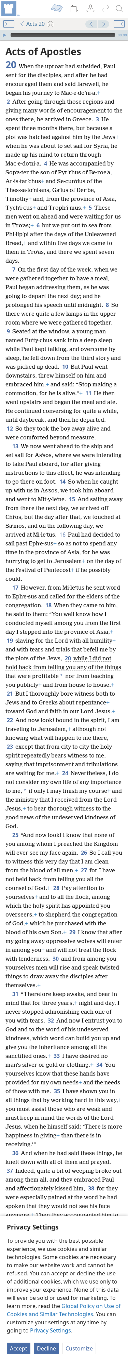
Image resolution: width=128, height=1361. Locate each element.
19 (10, 640)
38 (91, 1188)
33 (57, 1056)
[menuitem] (10, 8)
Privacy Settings (50, 1330)
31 (15, 994)
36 (15, 1153)
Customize (79, 1348)
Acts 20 (35, 24)
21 (10, 693)
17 (15, 587)
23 (10, 746)
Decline (46, 1348)
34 (99, 1064)
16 (63, 534)
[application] (64, 35)
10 (65, 366)
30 (56, 958)
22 (10, 720)
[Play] (4, 35)
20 (68, 658)
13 (15, 446)
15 (72, 499)
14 (63, 481)
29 (72, 932)
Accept (18, 1348)
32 (51, 1020)
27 (84, 870)
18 (49, 605)
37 (10, 1170)
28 (56, 888)
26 (84, 852)
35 (57, 1091)
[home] (10, 8)
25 (15, 835)
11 (89, 393)
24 (65, 773)
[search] (119, 8)
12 (10, 428)
